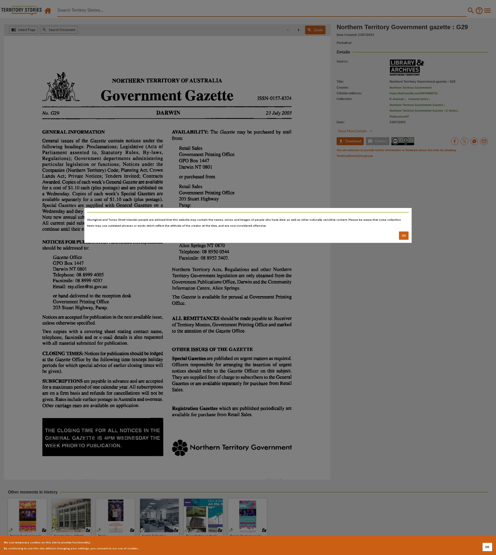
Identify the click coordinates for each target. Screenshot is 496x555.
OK (404, 235)
